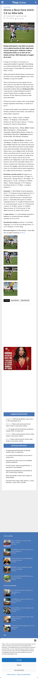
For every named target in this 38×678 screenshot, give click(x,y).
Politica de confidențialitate (23, 674)
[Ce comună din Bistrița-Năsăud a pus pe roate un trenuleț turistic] (7, 578)
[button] (35, 640)
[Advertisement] (19, 324)
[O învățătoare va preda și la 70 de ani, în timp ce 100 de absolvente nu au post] (7, 552)
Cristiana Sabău (22, 16)
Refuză (19, 665)
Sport (8, 7)
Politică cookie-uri (11, 674)
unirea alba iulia (25, 300)
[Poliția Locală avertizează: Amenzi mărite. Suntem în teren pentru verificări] (7, 619)
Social (5, 7)
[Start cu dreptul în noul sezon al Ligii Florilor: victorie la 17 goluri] (7, 543)
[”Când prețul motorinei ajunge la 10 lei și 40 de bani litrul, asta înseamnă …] (7, 628)
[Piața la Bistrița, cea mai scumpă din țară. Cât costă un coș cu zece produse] (7, 610)
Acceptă (19, 660)
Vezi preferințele (19, 670)
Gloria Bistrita (15, 300)
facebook (22, 232)
